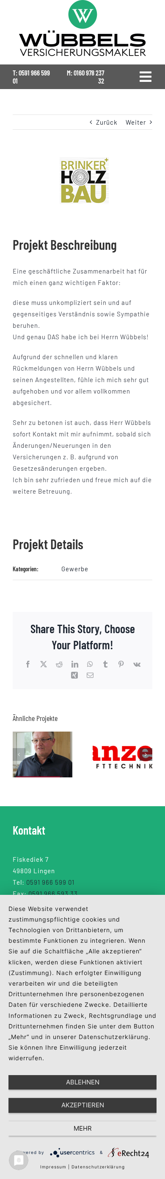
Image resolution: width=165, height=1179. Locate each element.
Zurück (107, 122)
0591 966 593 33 (53, 893)
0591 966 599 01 (31, 76)
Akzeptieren (82, 1105)
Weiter (136, 122)
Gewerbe (74, 569)
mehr (83, 1128)
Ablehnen (82, 1082)
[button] (19, 754)
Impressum (53, 1166)
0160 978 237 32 (89, 76)
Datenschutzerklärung (98, 1166)
